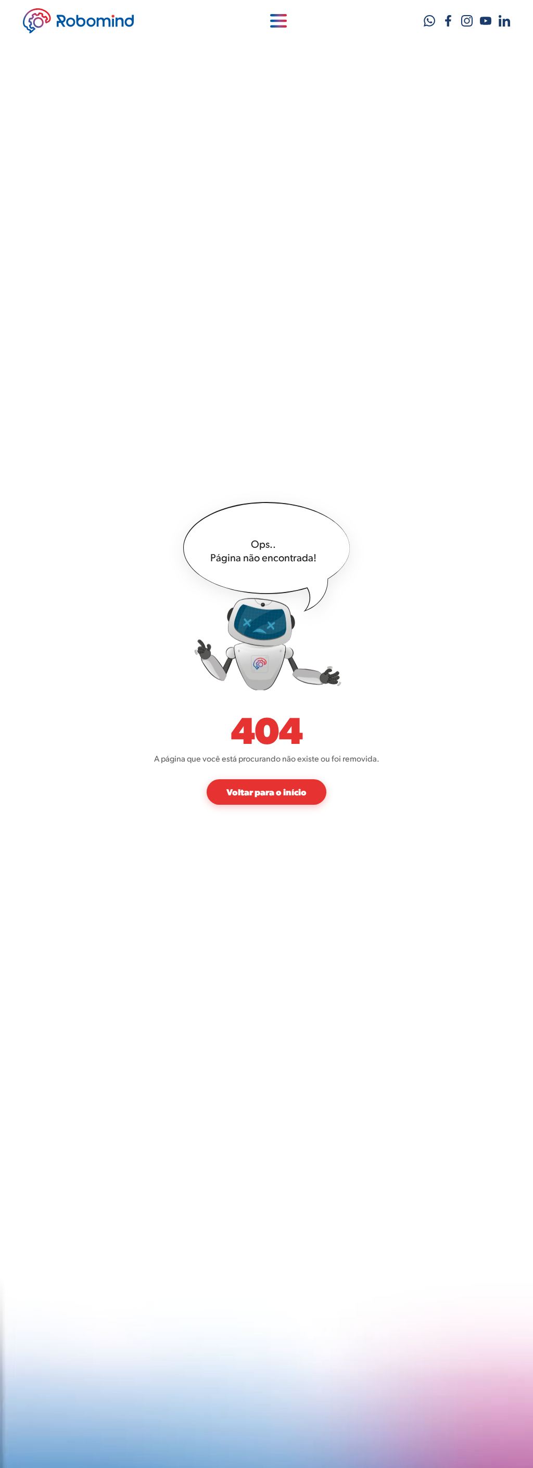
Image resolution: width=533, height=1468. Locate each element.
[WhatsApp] (429, 21)
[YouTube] (485, 21)
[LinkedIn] (504, 21)
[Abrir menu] (278, 20)
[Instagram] (467, 21)
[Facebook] (448, 21)
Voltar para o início (266, 791)
